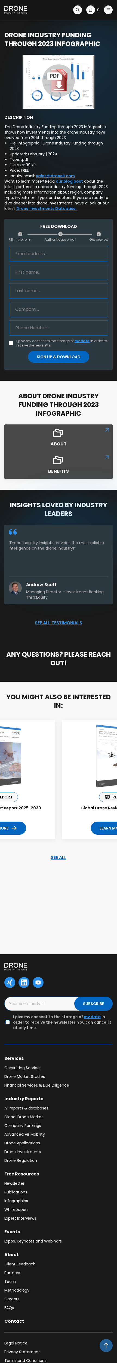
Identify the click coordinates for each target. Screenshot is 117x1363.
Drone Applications (22, 1143)
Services (14, 1058)
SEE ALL (58, 857)
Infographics (16, 1201)
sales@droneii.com (55, 176)
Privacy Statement (22, 1352)
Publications (15, 1192)
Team (10, 1281)
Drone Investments (22, 1151)
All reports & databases (26, 1108)
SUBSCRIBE (93, 1003)
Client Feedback (19, 1264)
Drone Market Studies (24, 1076)
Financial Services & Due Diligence (36, 1085)
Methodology (16, 1290)
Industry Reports (23, 1099)
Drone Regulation (20, 1160)
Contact (14, 1321)
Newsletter (14, 1183)
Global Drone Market (23, 1117)
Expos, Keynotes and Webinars (33, 1241)
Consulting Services (23, 1068)
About (11, 1255)
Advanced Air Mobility (24, 1134)
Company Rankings (22, 1125)
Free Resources (21, 1174)
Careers (11, 1299)
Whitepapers (16, 1209)
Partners (12, 1272)
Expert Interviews (20, 1218)
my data (82, 341)
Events (12, 1232)
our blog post (69, 181)
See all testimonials (58, 623)
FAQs (9, 1307)
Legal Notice (15, 1343)
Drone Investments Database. (46, 208)
